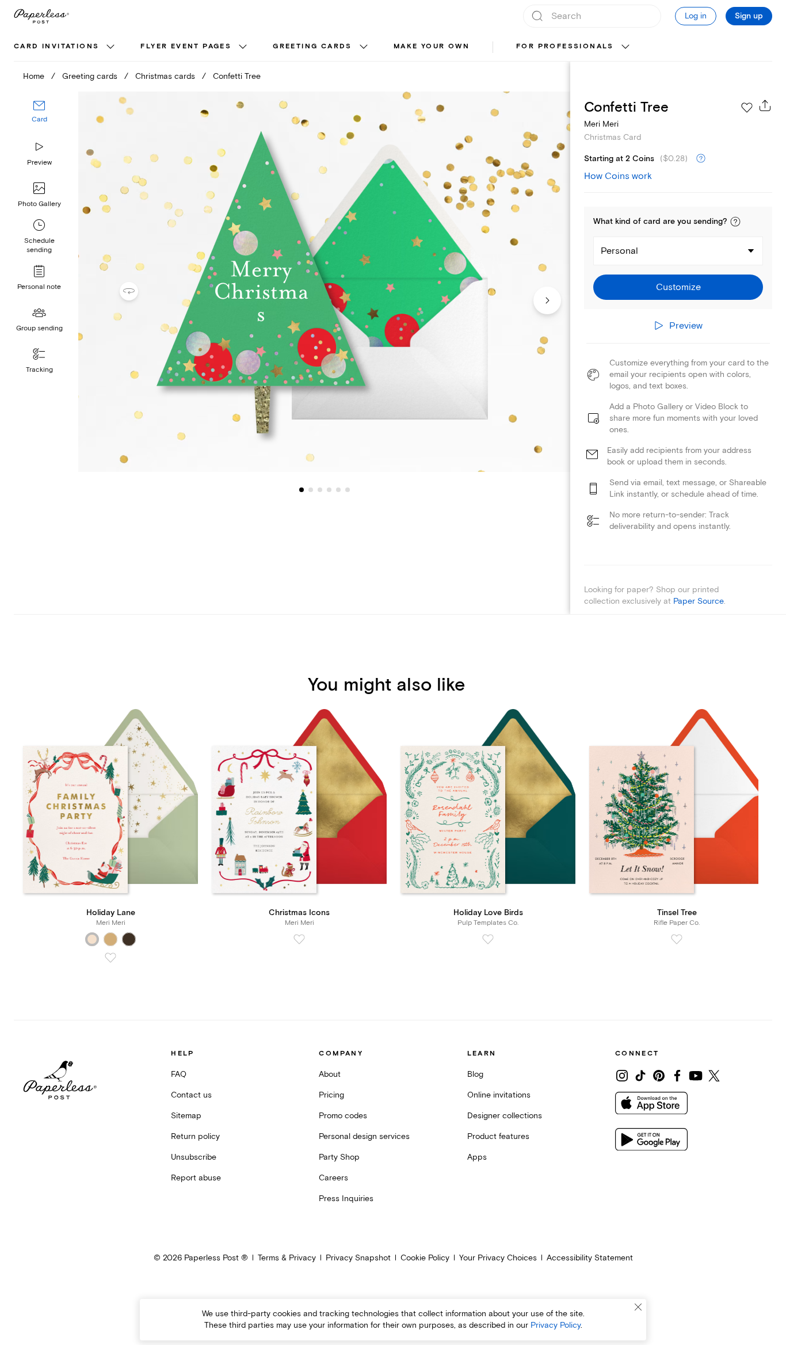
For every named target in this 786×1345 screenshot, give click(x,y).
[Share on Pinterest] (659, 1075)
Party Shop (339, 1157)
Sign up (749, 16)
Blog (475, 1074)
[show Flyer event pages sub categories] (243, 47)
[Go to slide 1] (301, 489)
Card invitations (56, 46)
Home (33, 76)
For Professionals (565, 46)
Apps (477, 1157)
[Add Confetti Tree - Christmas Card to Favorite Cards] (747, 108)
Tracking (39, 369)
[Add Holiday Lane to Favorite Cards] (110, 958)
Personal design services (364, 1136)
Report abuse (196, 1178)
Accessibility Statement (590, 1258)
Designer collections (504, 1116)
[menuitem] (65, 47)
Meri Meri (601, 124)
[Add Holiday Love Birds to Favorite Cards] (488, 939)
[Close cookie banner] (638, 1307)
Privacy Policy (556, 1325)
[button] (735, 221)
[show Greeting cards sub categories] (364, 47)
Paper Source (698, 601)
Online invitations (499, 1095)
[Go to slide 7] (347, 489)
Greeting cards (312, 46)
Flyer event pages (185, 46)
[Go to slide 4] (320, 489)
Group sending (39, 328)
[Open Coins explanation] (701, 159)
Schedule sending (39, 245)
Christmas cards (165, 76)
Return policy (195, 1136)
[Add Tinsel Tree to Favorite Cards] (677, 939)
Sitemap (186, 1116)
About (330, 1074)
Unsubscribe (193, 1157)
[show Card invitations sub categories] (110, 47)
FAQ (178, 1074)
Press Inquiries (346, 1198)
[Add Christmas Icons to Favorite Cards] (299, 939)
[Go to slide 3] (310, 489)
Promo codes (343, 1116)
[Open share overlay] (765, 105)
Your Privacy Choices (498, 1258)
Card (39, 119)
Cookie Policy (424, 1258)
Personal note (39, 287)
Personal (619, 251)
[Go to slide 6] (338, 489)
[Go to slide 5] (329, 489)
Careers (333, 1178)
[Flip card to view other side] (138, 291)
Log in (696, 16)
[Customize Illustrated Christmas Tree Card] (324, 282)
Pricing (331, 1095)
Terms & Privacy (287, 1258)
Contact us (191, 1095)
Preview (39, 162)
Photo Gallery (39, 204)
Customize (678, 287)
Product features (498, 1136)
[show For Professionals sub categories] (625, 47)
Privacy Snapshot (358, 1258)
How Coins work (618, 176)
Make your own (432, 46)
